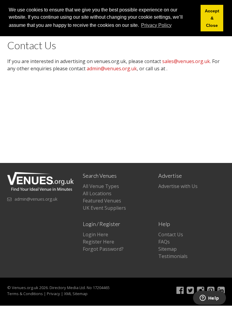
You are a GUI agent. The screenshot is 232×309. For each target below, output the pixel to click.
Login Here (95, 234)
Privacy (53, 293)
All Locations (97, 193)
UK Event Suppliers (104, 208)
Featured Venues (102, 200)
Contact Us (170, 234)
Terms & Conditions (25, 293)
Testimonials (173, 256)
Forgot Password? (103, 249)
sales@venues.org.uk (186, 61)
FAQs (164, 241)
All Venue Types (101, 186)
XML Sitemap (76, 293)
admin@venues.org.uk (112, 68)
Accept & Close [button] (212, 18)
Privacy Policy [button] (156, 25)
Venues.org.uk (25, 287)
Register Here (98, 241)
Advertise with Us (178, 186)
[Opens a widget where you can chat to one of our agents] (209, 298)
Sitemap (167, 249)
